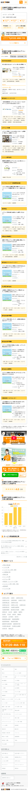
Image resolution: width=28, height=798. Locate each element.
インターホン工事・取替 (20, 702)
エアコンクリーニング (6, 721)
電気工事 (12, 634)
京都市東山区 (5, 602)
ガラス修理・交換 (18, 706)
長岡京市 (4, 612)
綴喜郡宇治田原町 (7, 624)
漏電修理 (4, 695)
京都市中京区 (14, 602)
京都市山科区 (5, 598)
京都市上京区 (14, 605)
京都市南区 (14, 600)
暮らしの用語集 (5, 757)
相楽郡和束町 (5, 621)
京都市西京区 (5, 607)
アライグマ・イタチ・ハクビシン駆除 (20, 684)
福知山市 (11, 628)
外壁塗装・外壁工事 (6, 732)
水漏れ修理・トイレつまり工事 (7, 710)
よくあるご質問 (5, 760)
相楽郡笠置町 (14, 621)
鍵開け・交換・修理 (6, 706)
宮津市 (4, 614)
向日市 (10, 612)
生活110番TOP (4, 634)
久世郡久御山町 (6, 626)
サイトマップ (4, 764)
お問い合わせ (17, 760)
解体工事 (16, 729)
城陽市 (15, 612)
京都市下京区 (22, 600)
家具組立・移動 (5, 740)
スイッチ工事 (4, 702)
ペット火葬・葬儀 (18, 721)
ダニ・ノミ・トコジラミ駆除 (20, 677)
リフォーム (17, 732)
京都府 (2, 636)
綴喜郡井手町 (16, 624)
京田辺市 (4, 616)
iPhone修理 (4, 744)
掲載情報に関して (18, 757)
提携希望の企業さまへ (6, 777)
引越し (16, 740)
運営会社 (16, 768)
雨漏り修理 (17, 710)
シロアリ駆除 (4, 676)
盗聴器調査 (17, 736)
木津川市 (4, 628)
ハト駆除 (4, 688)
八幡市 (22, 609)
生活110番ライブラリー (19, 753)
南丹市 (16, 616)
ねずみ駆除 (17, 688)
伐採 (16, 669)
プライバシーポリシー (19, 764)
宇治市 (9, 614)
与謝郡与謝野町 (15, 607)
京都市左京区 (5, 605)
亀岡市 (20, 612)
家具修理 (16, 725)
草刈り (3, 673)
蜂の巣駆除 (4, 680)
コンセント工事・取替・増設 (20, 695)
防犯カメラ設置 (5, 736)
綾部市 (14, 614)
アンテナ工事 (17, 691)
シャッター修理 (18, 673)
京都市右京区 (5, 600)
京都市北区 (23, 605)
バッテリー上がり (18, 714)
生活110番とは (5, 753)
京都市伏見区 (19, 598)
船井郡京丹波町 (15, 609)
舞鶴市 (19, 614)
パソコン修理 (4, 725)
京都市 (12, 598)
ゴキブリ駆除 (4, 684)
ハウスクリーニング (6, 717)
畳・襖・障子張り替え (6, 714)
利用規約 (4, 768)
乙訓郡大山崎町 (16, 626)
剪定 (3, 669)
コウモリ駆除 (4, 691)
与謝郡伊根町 (5, 609)
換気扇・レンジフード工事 (7, 699)
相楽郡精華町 (15, 619)
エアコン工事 (18, 634)
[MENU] (26, 2)
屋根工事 (4, 729)
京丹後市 (11, 616)
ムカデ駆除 (17, 680)
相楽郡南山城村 (6, 619)
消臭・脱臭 (17, 717)
